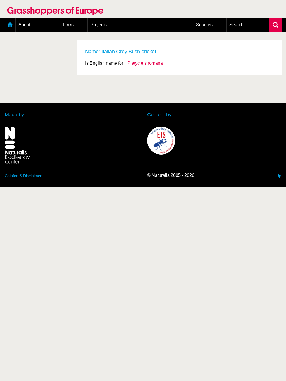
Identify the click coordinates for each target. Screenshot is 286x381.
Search (236, 24)
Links (68, 24)
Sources (204, 24)
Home (9, 25)
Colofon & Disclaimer (23, 175)
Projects (98, 24)
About (24, 24)
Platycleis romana (145, 63)
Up (278, 175)
